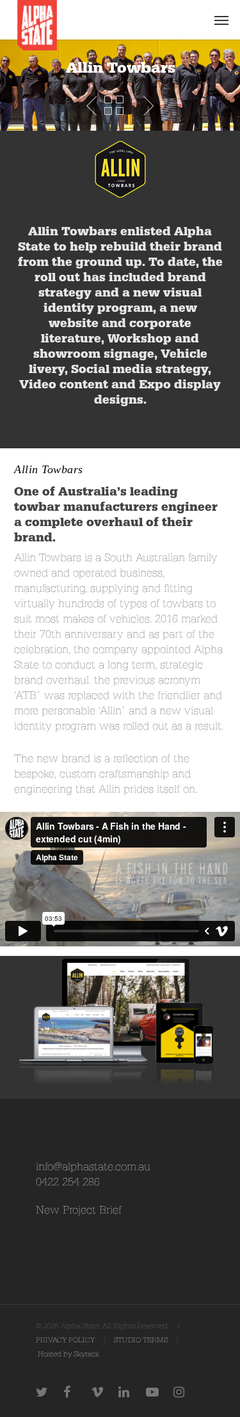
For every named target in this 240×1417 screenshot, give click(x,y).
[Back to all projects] (114, 106)
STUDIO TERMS (141, 1340)
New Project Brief (79, 1210)
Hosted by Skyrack (68, 1354)
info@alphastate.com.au (93, 1166)
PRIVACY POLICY (65, 1340)
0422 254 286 (68, 1182)
